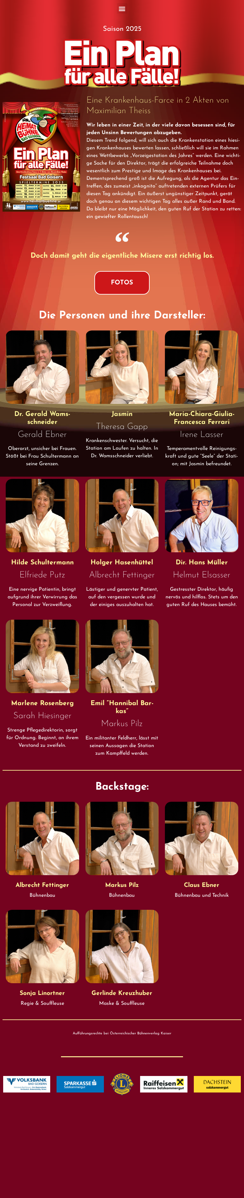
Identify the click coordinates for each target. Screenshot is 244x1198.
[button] (122, 8)
